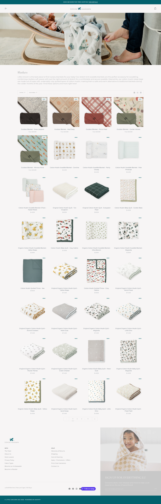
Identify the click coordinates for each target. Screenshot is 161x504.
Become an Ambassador (13, 466)
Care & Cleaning (56, 457)
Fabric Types (9, 463)
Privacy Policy (9, 460)
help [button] (53, 448)
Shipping (54, 454)
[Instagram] (76, 489)
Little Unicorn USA (13, 499)
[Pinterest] (73, 489)
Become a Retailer (11, 469)
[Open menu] (7, 8)
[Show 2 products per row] (134, 92)
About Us (8, 454)
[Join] (154, 488)
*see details (93, 2)
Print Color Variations (58, 463)
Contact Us (55, 466)
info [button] (6, 448)
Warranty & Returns (58, 451)
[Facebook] (69, 489)
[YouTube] (80, 489)
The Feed (8, 451)
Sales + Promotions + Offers (60, 460)
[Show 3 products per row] (137, 92)
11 (87, 419)
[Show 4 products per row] (141, 92)
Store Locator (9, 457)
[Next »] (94, 419)
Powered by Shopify (33, 499)
